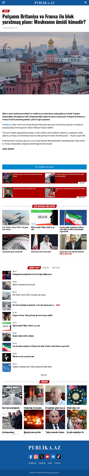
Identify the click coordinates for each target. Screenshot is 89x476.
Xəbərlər (42, 463)
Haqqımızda (32, 463)
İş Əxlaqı (57, 463)
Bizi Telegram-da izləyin (44, 167)
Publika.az (6, 125)
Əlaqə (50, 463)
